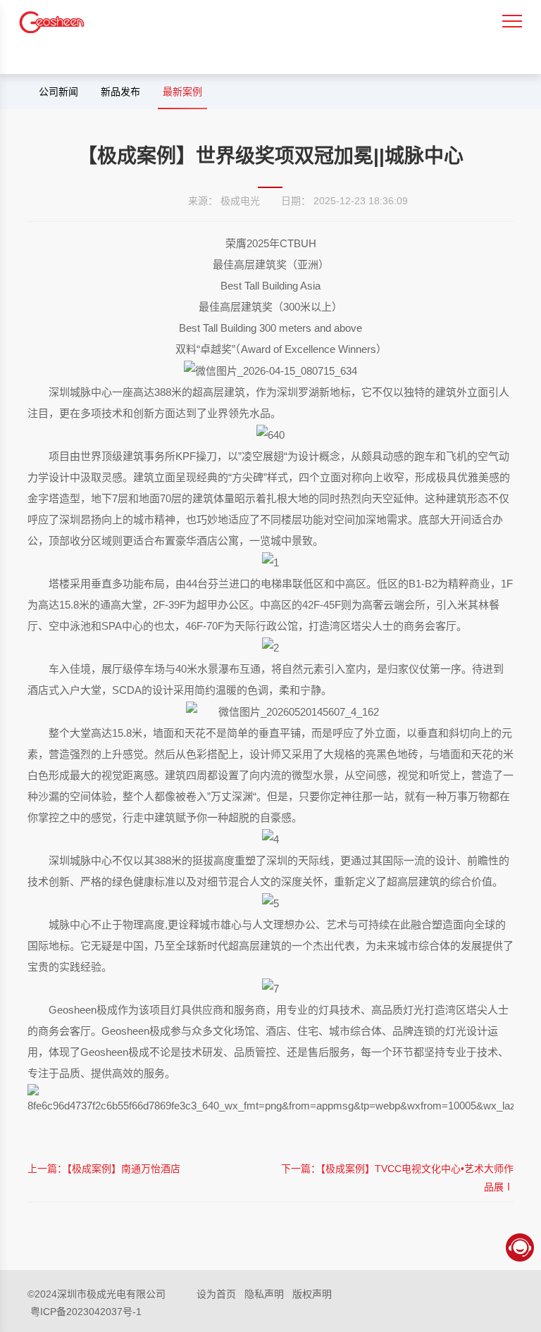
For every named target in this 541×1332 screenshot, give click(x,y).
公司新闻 (58, 91)
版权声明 (312, 1294)
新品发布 (120, 91)
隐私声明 (264, 1294)
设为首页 (216, 1294)
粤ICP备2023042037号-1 (86, 1311)
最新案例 (182, 91)
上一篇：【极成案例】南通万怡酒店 (103, 1168)
